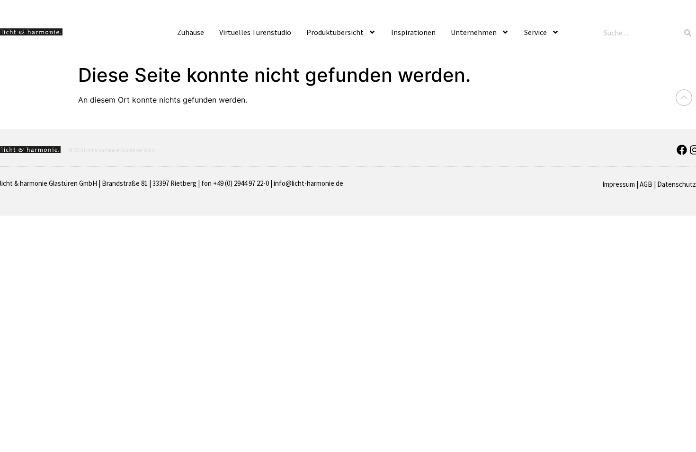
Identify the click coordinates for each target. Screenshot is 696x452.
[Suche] (687, 32)
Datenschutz (676, 184)
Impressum (618, 184)
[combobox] (640, 32)
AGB (646, 184)
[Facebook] (682, 150)
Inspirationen (413, 32)
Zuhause (190, 32)
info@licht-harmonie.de (308, 183)
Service (535, 32)
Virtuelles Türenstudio (255, 32)
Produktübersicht (335, 32)
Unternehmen (474, 32)
